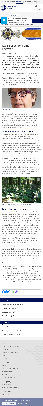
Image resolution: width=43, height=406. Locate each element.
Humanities (5, 327)
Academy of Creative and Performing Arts (15, 331)
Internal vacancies (7, 371)
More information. (24, 400)
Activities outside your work (10, 377)
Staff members (19, 1)
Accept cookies (9, 403)
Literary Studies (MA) (9, 308)
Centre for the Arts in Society (11, 335)
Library (38, 1)
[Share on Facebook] (3, 291)
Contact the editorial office (10, 352)
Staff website (4, 24)
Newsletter (5, 395)
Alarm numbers (6, 384)
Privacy (4, 355)
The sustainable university (10, 368)
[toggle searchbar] (40, 5)
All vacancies (6, 374)
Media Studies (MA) (8, 312)
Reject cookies (24, 403)
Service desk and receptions (10, 347)
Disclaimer (5, 358)
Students (12, 1)
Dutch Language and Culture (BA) (12, 304)
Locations (5, 349)
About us (5, 365)
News (11, 24)
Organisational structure (30, 1)
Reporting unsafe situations (10, 387)
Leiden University (5, 1)
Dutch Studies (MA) (8, 316)
